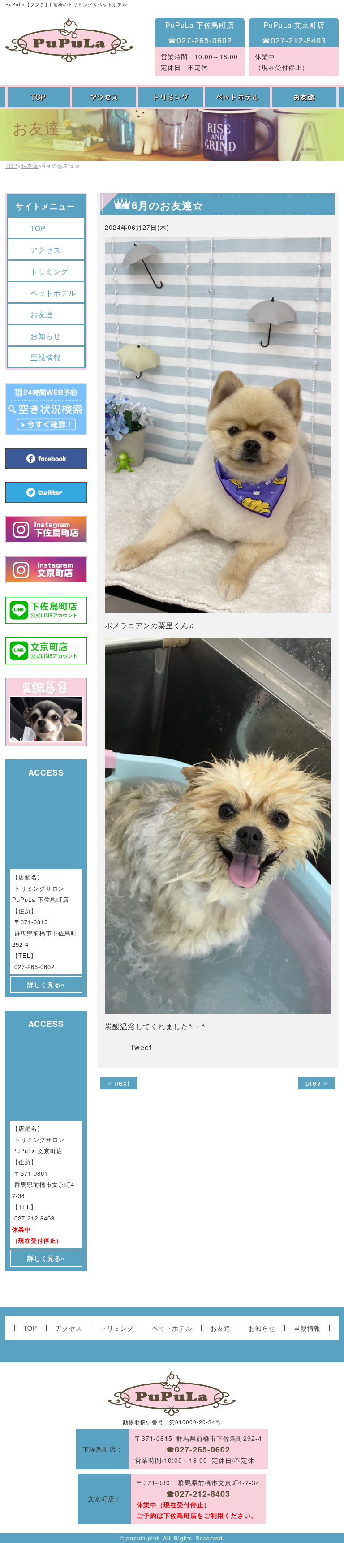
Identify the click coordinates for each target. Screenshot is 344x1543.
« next (118, 1083)
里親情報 (45, 357)
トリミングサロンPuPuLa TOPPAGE (69, 40)
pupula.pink (143, 1538)
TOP (38, 97)
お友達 (305, 97)
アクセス (105, 97)
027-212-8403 (34, 1218)
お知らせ (45, 336)
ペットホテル (238, 97)
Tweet (140, 1047)
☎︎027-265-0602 (200, 40)
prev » (316, 1083)
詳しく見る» (46, 984)
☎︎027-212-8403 (294, 40)
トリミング (171, 97)
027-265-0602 (34, 966)
